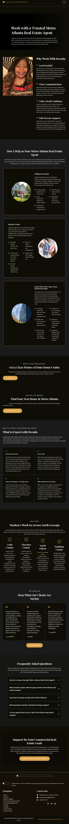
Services (6, 797)
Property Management (11, 803)
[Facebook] (48, 803)
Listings (6, 805)
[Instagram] (51, 803)
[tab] (34, 680)
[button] (34, 645)
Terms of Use (8, 809)
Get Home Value (10, 378)
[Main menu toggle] (64, 2)
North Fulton (41, 552)
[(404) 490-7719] (42, 800)
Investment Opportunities (12, 801)
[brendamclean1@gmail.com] (46, 798)
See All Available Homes (12, 410)
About (5, 795)
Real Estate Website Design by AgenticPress (50, 819)
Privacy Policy (8, 811)
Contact (6, 807)
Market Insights (8, 799)
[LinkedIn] (55, 803)
